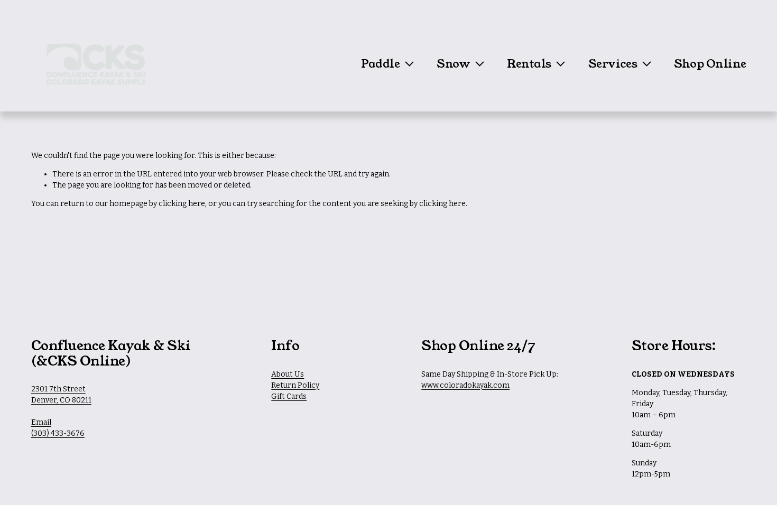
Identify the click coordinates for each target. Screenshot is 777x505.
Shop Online (710, 64)
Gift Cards (289, 396)
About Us (287, 374)
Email (41, 422)
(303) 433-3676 (58, 433)
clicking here (182, 203)
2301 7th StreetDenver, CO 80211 (61, 395)
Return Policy (295, 385)
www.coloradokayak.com (465, 385)
